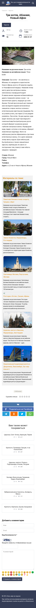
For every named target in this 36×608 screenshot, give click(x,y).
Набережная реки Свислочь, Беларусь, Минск (18, 493)
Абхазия (18, 391)
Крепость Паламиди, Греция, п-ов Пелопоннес (18, 448)
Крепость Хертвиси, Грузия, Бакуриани (18, 507)
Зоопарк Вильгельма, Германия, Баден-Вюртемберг (18, 478)
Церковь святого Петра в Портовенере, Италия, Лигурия (18, 463)
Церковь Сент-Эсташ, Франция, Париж (18, 435)
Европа (6, 25)
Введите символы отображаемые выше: (17, 543)
